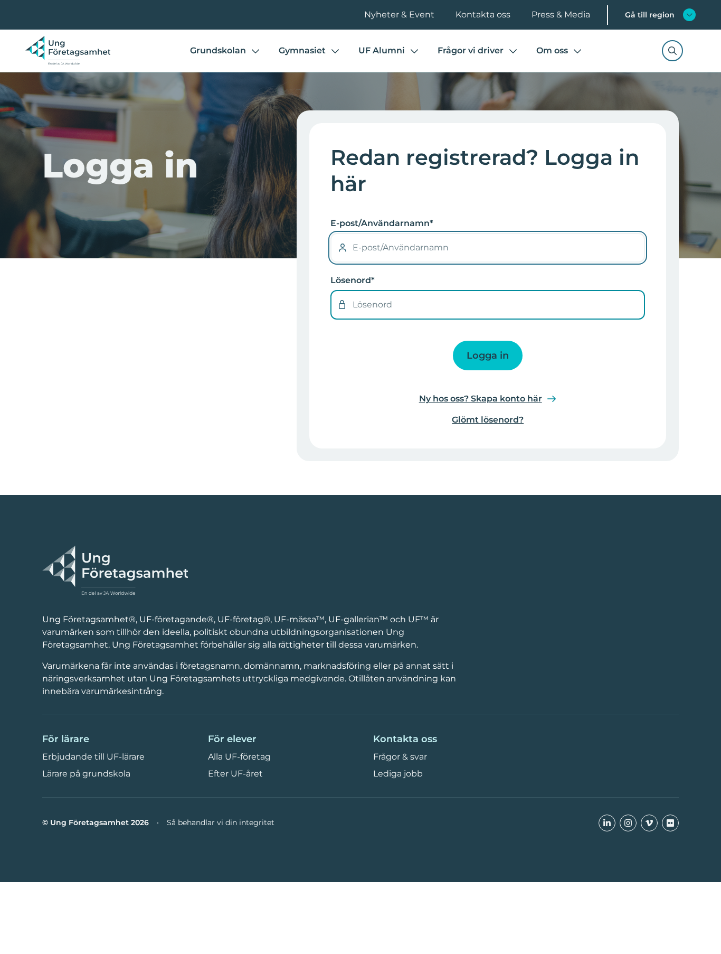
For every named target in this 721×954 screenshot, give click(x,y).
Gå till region (650, 15)
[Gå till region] (689, 14)
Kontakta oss (483, 15)
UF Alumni (381, 50)
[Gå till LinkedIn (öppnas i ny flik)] (607, 823)
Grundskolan (218, 50)
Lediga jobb (398, 774)
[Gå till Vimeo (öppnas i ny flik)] (649, 823)
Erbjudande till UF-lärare (93, 757)
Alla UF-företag (239, 757)
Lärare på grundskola (86, 774)
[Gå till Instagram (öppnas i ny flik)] (628, 823)
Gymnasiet (302, 50)
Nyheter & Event (399, 15)
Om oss (552, 50)
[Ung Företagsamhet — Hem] (115, 571)
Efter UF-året (235, 774)
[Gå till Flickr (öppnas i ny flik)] (670, 823)
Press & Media (561, 15)
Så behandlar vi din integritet (220, 822)
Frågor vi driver (471, 50)
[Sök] (672, 50)
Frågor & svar (400, 757)
